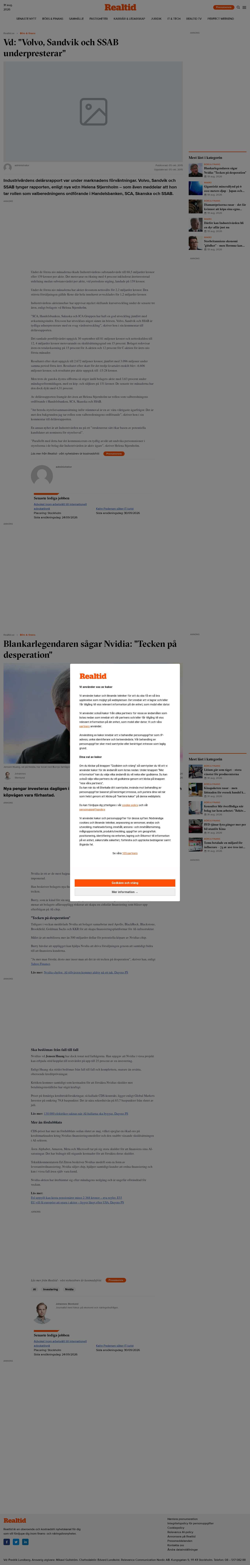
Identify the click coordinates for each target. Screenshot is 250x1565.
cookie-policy (130, 805)
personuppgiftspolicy (92, 809)
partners (84, 726)
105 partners (130, 853)
